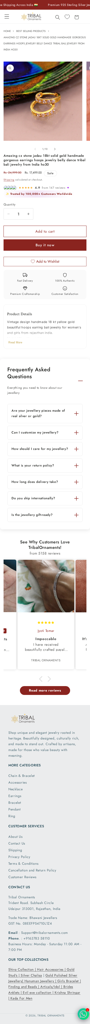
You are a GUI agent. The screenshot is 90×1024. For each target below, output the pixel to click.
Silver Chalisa (31, 975)
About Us (15, 836)
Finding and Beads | (24, 986)
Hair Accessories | (52, 969)
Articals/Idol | (51, 986)
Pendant (14, 809)
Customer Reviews (22, 877)
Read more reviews (45, 690)
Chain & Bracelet (21, 775)
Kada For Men (21, 998)
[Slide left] (35, 149)
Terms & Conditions (23, 863)
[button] (6, 16)
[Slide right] (54, 149)
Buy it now (45, 245)
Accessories (17, 782)
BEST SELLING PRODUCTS (31, 31)
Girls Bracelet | (69, 981)
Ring (11, 816)
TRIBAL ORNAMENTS (50, 1015)
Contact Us (16, 843)
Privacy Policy (19, 856)
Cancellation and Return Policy (32, 870)
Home (8, 31)
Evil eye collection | (39, 992)
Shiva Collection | (22, 969)
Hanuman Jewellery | (41, 981)
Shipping (9, 179)
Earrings (14, 795)
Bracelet (14, 802)
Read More (15, 342)
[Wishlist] (67, 16)
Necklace (15, 789)
